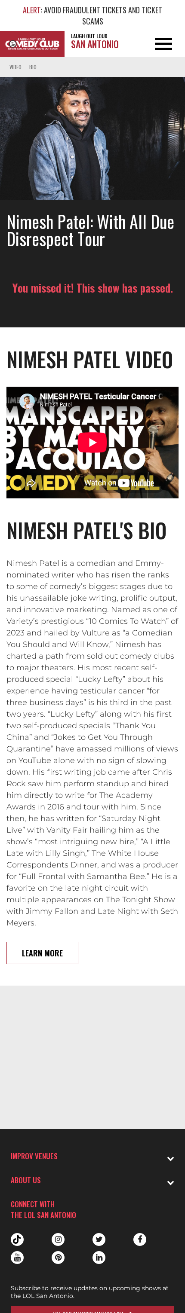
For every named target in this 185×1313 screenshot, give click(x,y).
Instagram (58, 1239)
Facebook (139, 1239)
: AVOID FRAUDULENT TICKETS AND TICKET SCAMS (92, 15)
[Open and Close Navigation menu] (166, 44)
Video (15, 66)
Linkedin (98, 1257)
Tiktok (17, 1239)
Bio (33, 66)
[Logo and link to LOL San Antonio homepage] (32, 44)
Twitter (98, 1239)
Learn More (42, 953)
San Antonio (95, 41)
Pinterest (58, 1257)
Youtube (17, 1257)
